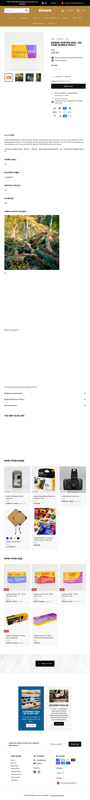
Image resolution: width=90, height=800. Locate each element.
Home (53, 39)
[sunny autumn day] (45, 242)
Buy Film (13, 763)
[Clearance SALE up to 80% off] (31, 699)
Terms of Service (16, 774)
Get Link (77, 18)
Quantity (54, 65)
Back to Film (46, 663)
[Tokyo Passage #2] (45, 356)
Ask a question (10, 405)
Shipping (53, 81)
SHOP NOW (31, 725)
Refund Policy (15, 768)
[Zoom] (24, 51)
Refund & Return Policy (14, 399)
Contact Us (14, 780)
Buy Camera (14, 766)
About (52, 23)
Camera (23, 18)
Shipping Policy (16, 771)
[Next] (42, 77)
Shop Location (15, 777)
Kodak (20, 461)
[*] (45, 299)
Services (38, 23)
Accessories (50, 18)
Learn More (59, 723)
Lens (35, 18)
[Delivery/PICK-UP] (58, 696)
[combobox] (16, 10)
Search (13, 760)
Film (11, 18)
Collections (60, 39)
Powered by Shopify (57, 795)
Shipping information (13, 393)
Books (66, 18)
